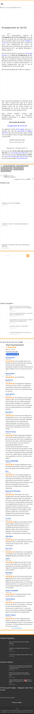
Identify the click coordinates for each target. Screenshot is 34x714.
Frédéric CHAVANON (12, 590)
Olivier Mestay (10, 394)
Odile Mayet (9, 536)
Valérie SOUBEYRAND (12, 461)
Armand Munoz (10, 357)
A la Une (7, 7)
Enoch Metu (9, 573)
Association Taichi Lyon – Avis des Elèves (19, 326)
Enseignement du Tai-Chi (9, 166)
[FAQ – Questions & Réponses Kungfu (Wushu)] (4, 644)
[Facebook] (16, 708)
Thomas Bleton (10, 599)
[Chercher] (27, 255)
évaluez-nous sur (12, 354)
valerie (8, 558)
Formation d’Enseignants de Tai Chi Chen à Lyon (20, 332)
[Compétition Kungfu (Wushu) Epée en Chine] (4, 656)
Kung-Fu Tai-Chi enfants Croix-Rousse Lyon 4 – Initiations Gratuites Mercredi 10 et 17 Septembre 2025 (21, 308)
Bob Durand (9, 380)
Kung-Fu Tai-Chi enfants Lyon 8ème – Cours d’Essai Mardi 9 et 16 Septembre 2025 (19, 674)
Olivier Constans (11, 432)
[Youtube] (17, 708)
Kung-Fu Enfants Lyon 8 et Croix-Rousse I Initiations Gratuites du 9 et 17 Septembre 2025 (20, 681)
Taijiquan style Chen (6, 171)
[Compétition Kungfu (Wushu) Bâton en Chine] (4, 650)
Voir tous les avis (17, 628)
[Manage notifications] (25, 680)
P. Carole (8, 518)
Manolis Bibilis (10, 373)
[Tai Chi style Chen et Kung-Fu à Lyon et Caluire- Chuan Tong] (17, 2)
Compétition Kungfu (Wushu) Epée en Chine (21, 654)
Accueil (3, 7)
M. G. (7, 471)
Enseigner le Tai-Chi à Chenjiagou (22, 179)
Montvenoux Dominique (13, 491)
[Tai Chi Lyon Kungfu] (17, 695)
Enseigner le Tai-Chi (18, 167)
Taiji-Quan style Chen (18, 169)
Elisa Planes (9, 412)
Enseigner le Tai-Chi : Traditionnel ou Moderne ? (9, 176)
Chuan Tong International (15, 345)
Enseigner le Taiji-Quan (7, 169)
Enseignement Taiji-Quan (22, 166)
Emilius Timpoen (11, 615)
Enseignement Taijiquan (7, 167)
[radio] (11, 145)
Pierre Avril (9, 548)
